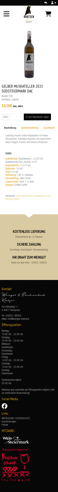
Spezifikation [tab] (49, 127)
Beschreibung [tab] (10, 127)
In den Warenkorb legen (37, 117)
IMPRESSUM (8, 418)
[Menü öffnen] (6, 14)
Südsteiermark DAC (42, 195)
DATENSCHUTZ (22, 418)
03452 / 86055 (39, 262)
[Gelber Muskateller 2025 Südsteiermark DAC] (29, 55)
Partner (5, 424)
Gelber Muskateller (24, 195)
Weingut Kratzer (12, 199)
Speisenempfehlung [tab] (30, 127)
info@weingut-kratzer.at (18, 318)
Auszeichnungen (9, 421)
